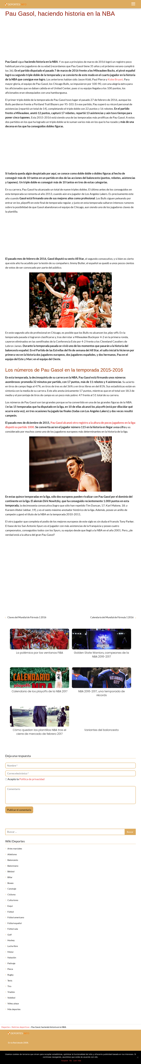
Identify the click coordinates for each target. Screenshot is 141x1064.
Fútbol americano (15, 917)
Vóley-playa (13, 1003)
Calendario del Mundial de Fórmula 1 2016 (112, 617)
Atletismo (12, 854)
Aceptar (64, 1060)
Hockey (11, 940)
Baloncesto (12, 860)
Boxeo (10, 883)
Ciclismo (11, 894)
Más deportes (14, 1009)
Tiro (9, 986)
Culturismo (12, 900)
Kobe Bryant (115, 79)
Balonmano (12, 865)
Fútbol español (14, 923)
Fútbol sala (12, 928)
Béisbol (10, 871)
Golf (9, 934)
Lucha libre (12, 946)
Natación (11, 957)
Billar (9, 877)
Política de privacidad (31, 779)
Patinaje (11, 963)
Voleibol (11, 997)
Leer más (77, 1060)
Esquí (10, 906)
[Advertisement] (70, 38)
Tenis (9, 980)
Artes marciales (14, 848)
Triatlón (11, 992)
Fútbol (10, 911)
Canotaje (11, 888)
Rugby (10, 974)
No (70, 1060)
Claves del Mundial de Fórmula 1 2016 (26, 617)
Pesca (10, 969)
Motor (10, 951)
